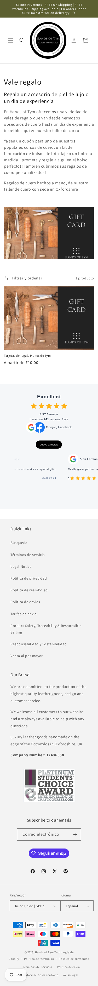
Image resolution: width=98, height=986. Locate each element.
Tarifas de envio (23, 614)
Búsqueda (18, 542)
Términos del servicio (37, 967)
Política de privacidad (28, 578)
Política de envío (68, 967)
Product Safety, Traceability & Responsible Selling (46, 629)
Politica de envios (25, 601)
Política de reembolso (39, 959)
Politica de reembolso (29, 590)
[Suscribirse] (75, 834)
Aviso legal (70, 975)
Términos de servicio (27, 554)
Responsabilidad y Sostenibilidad (38, 644)
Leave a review (49, 444)
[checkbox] (34, 406)
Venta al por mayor (26, 655)
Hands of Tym (44, 952)
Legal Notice (20, 566)
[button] (10, 40)
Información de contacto (42, 975)
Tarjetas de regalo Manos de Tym (27, 355)
